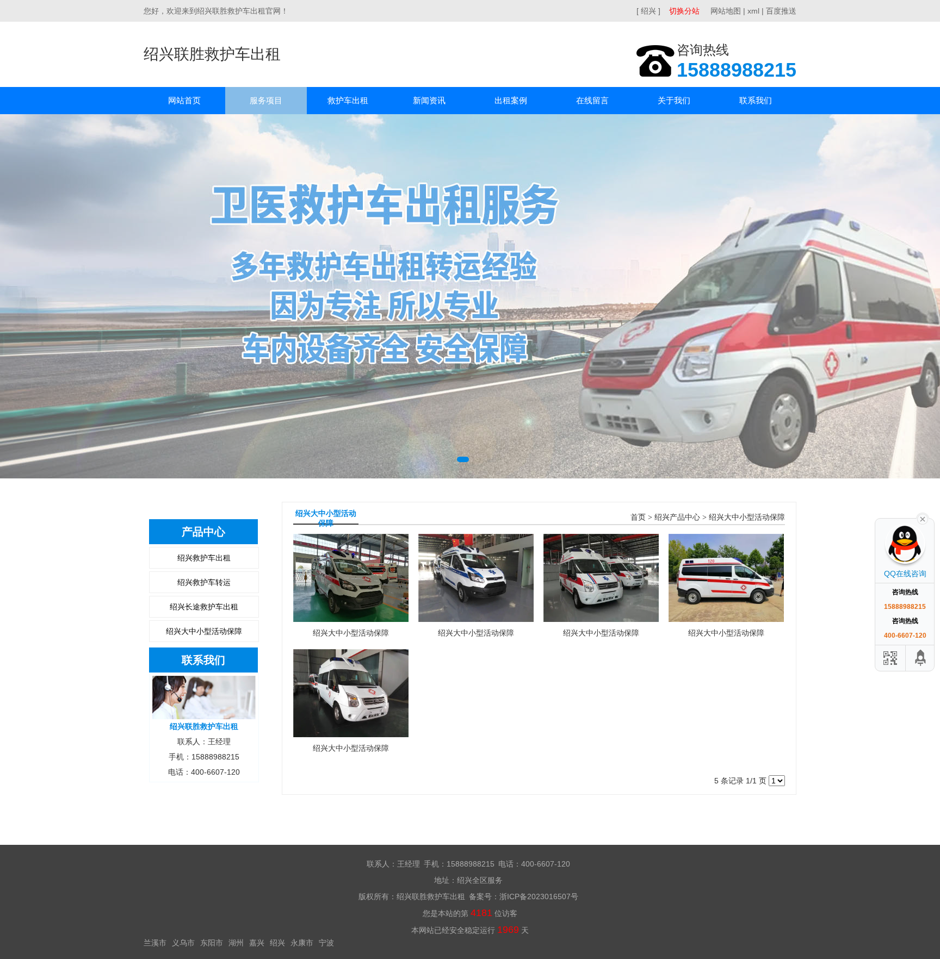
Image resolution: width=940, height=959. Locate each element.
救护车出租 (347, 100)
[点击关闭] (922, 518)
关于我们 (674, 100)
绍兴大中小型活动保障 (204, 631)
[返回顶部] (921, 658)
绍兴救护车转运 (204, 582)
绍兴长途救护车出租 (204, 606)
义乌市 (183, 942)
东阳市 (211, 942)
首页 (638, 517)
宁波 (326, 942)
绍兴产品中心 (677, 517)
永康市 (301, 942)
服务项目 (266, 100)
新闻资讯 (429, 100)
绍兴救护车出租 (204, 557)
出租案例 (510, 100)
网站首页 (184, 100)
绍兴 (277, 942)
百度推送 (781, 11)
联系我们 (755, 100)
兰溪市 (155, 942)
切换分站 (684, 11)
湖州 (236, 942)
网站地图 (725, 11)
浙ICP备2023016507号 (538, 896)
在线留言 (592, 100)
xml (753, 11)
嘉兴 (256, 942)
